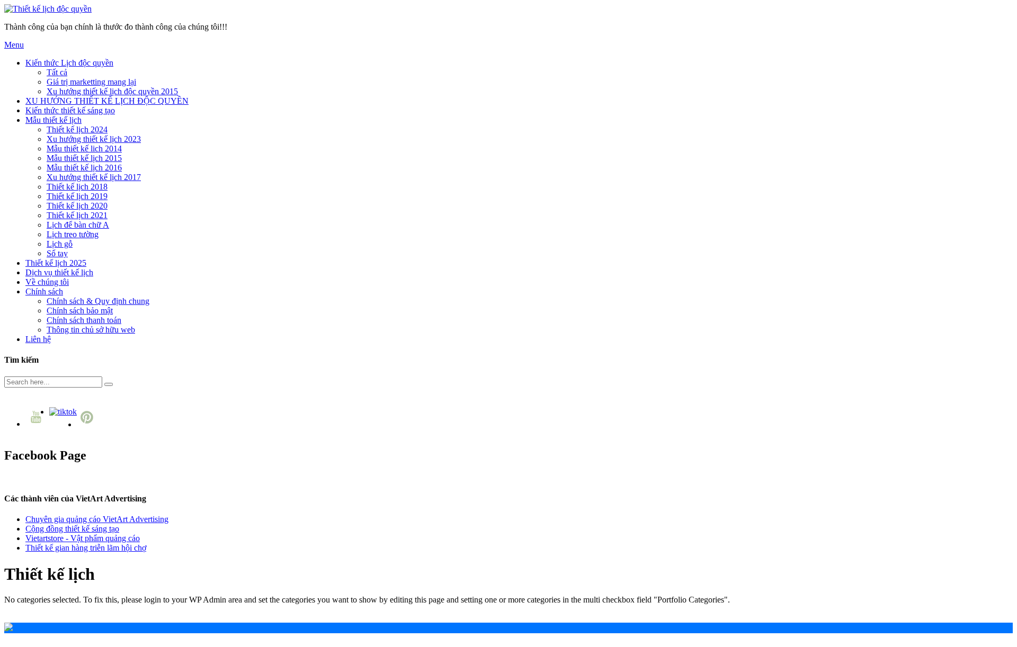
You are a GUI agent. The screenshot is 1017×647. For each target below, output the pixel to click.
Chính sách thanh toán (84, 320)
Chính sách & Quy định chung (98, 300)
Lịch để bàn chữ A (78, 224)
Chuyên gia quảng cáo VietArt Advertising (96, 519)
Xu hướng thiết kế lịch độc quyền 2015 (112, 91)
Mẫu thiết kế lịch (53, 119)
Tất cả (57, 72)
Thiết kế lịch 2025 (55, 262)
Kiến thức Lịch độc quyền (69, 62)
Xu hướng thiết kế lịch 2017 (94, 177)
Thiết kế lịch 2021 (77, 215)
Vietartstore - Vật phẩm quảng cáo (82, 538)
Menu (14, 44)
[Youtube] (37, 423)
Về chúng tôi (47, 281)
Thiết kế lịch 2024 (77, 129)
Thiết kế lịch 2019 (77, 196)
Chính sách (44, 291)
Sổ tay (57, 253)
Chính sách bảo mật (80, 310)
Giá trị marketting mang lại (91, 81)
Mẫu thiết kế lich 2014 (84, 148)
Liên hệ (38, 339)
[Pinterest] (88, 424)
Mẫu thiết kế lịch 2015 (84, 158)
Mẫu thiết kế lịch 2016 (84, 167)
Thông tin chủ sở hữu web (91, 329)
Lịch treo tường (73, 234)
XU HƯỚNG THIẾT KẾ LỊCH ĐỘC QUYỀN (107, 100)
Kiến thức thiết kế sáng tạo (70, 110)
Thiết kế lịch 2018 (77, 186)
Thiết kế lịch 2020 (77, 205)
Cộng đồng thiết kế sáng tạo (72, 528)
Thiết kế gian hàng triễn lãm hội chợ (85, 547)
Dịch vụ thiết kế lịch (59, 272)
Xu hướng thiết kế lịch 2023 (94, 138)
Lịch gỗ (60, 243)
